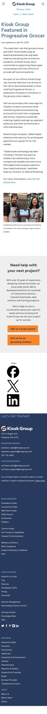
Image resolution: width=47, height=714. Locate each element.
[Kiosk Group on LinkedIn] (17, 627)
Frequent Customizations (12, 536)
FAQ (3, 554)
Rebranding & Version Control (14, 606)
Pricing (4, 592)
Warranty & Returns (9, 543)
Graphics (5, 522)
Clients (4, 701)
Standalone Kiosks (9, 503)
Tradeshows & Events (10, 684)
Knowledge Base (8, 616)
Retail (3, 676)
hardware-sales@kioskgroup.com (15, 448)
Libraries (4, 661)
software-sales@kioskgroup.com (15, 465)
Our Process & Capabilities (12, 532)
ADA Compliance (8, 546)
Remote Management (10, 602)
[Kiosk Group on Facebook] (6, 627)
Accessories (6, 518)
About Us (5, 694)
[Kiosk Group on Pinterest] (10, 627)
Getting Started (8, 612)
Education (5, 646)
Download (5, 595)
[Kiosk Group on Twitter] (2, 627)
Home (16, 14)
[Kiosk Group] (23, 4)
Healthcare (6, 654)
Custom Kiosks (7, 528)
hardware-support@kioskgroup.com (16, 451)
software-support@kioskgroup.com (16, 469)
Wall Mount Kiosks (9, 511)
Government (6, 650)
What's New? (28, 14)
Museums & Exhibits (9, 669)
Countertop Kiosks (9, 507)
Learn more (40, 481)
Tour (3, 580)
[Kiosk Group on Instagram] (13, 627)
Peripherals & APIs (9, 588)
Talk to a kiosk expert (22, 328)
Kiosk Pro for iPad (9, 576)
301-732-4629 (7, 455)
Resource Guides (8, 642)
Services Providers (9, 680)
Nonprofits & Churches (11, 672)
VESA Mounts (7, 514)
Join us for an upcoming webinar (21, 340)
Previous (20, 9)
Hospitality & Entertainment (13, 657)
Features (5, 584)
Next (28, 9)
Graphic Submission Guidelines (14, 550)
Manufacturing (7, 665)
